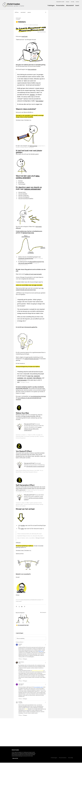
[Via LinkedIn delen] (21, 606)
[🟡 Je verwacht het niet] (22, 619)
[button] (45, 12)
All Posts (16, 12)
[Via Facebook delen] (16, 606)
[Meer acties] (45, 644)
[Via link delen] (24, 606)
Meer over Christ (15, 758)
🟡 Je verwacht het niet (22, 625)
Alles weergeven (43, 612)
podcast (29, 12)
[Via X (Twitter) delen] (19, 606)
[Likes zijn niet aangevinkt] (19, 659)
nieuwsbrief (23, 12)
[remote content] (31, 90)
